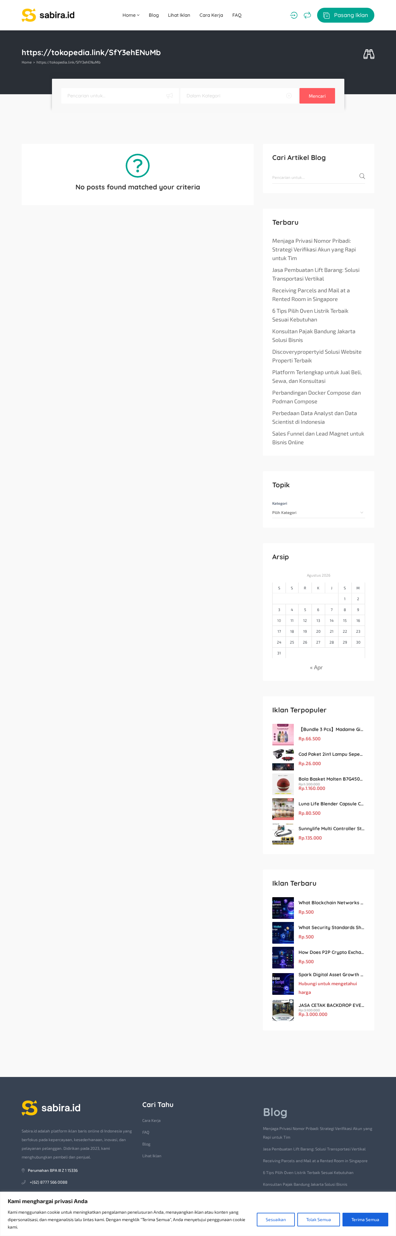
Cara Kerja (211, 15)
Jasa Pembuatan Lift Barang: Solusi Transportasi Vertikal (315, 274)
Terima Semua (365, 1219)
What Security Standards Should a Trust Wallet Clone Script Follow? (332, 927)
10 (279, 620)
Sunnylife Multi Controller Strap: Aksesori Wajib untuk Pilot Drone (332, 828)
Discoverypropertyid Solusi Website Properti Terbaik (317, 356)
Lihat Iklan (179, 15)
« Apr (316, 667)
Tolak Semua (318, 1219)
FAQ (237, 15)
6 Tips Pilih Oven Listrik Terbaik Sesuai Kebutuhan (310, 315)
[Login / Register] (294, 15)
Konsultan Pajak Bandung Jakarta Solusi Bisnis (313, 335)
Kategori (279, 503)
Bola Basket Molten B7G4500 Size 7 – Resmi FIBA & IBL (332, 779)
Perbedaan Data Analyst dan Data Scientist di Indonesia (314, 417)
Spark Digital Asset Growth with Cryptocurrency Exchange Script (332, 974)
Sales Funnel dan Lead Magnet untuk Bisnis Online (318, 437)
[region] (198, 1214)
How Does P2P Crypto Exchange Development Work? (332, 952)
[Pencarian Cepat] (369, 54)
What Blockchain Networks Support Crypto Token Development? (332, 903)
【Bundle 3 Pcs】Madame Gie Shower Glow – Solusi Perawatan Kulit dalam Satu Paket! (332, 729)
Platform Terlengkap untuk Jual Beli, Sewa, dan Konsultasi (317, 376)
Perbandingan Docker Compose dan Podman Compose (316, 397)
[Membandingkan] (307, 15)
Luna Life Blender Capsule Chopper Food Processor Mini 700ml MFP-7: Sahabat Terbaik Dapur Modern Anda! (332, 804)
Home (130, 15)
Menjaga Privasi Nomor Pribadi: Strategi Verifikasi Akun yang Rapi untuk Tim (314, 249)
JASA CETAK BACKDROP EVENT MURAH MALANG (332, 1005)
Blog (154, 15)
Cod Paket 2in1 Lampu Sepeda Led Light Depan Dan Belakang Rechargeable (332, 754)
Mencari (317, 96)
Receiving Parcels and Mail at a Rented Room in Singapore (311, 294)
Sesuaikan (276, 1219)
